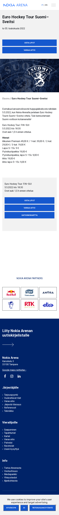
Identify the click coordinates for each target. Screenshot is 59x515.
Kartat (7, 436)
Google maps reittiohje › (14, 370)
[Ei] (55, 504)
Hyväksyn (11, 508)
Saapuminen (10, 429)
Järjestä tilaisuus (12, 404)
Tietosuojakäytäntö (42, 508)
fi (42, 5)
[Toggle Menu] (53, 5)
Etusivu (6, 98)
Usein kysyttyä (11, 449)
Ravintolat (9, 445)
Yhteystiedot (10, 477)
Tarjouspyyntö (11, 394)
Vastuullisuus (11, 471)
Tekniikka (8, 411)
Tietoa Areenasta (12, 468)
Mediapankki (10, 474)
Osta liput (29, 43)
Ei (24, 508)
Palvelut (8, 442)
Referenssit (10, 407)
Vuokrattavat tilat (12, 398)
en (46, 5)
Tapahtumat (10, 433)
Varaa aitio (29, 50)
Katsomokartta (30, 215)
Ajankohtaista (10, 480)
